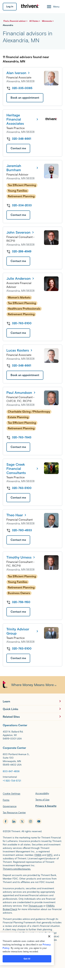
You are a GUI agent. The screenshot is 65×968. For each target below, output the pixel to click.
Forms (6, 800)
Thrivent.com (35, 905)
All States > (35, 21)
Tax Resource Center (14, 812)
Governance (9, 806)
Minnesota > (48, 21)
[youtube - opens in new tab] (38, 821)
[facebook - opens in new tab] (5, 821)
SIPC (50, 855)
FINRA (37, 855)
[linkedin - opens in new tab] (13, 821)
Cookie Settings (11, 793)
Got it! (27, 958)
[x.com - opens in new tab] (22, 821)
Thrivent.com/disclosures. (17, 868)
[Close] (49, 936)
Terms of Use (42, 799)
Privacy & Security (46, 805)
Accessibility (42, 793)
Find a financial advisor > (15, 21)
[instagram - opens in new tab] (30, 821)
